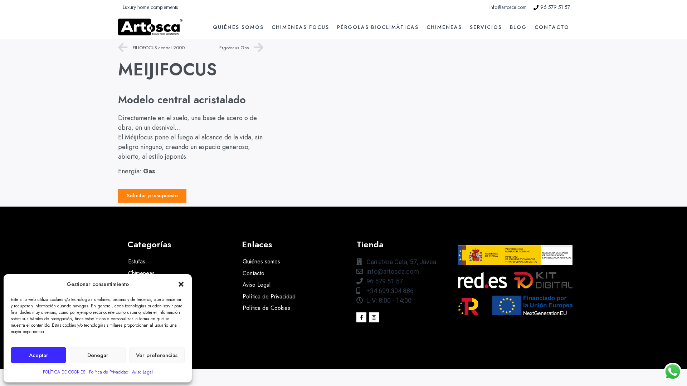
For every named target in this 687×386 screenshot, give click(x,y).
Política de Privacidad (108, 372)
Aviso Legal (142, 372)
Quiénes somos (238, 27)
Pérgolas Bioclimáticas (378, 27)
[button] (181, 284)
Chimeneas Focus (300, 27)
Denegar (97, 355)
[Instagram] (374, 317)
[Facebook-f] (361, 317)
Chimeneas (444, 27)
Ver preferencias (156, 355)
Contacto (552, 27)
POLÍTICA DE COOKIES (64, 372)
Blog (518, 27)
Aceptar (38, 355)
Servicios (486, 27)
